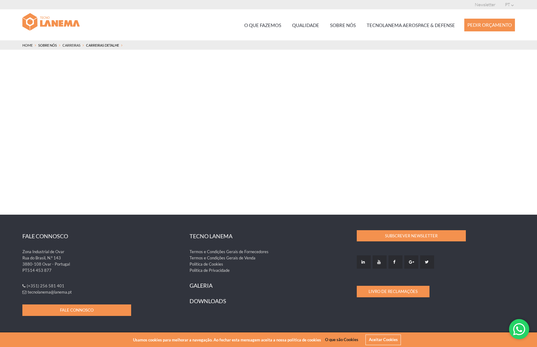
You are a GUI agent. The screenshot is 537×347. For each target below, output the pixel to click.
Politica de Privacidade (210, 270)
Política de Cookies (206, 264)
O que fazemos (262, 25)
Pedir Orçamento (489, 25)
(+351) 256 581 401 (45, 285)
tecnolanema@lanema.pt (50, 292)
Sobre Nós (343, 25)
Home (27, 45)
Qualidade (305, 25)
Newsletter (485, 4)
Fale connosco (77, 310)
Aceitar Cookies (383, 339)
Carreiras (71, 45)
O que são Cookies (341, 339)
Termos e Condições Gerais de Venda (222, 257)
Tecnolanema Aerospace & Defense (411, 25)
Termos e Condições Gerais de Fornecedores (229, 251)
